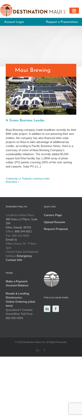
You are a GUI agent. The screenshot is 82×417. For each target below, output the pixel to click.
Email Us (11, 239)
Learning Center (41, 178)
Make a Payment (16, 281)
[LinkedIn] (47, 309)
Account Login (14, 22)
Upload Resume (54, 222)
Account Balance (17, 285)
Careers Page (53, 215)
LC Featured (24, 178)
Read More (11, 182)
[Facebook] (55, 309)
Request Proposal (56, 229)
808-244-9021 (23, 231)
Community (11, 178)
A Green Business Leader (25, 120)
